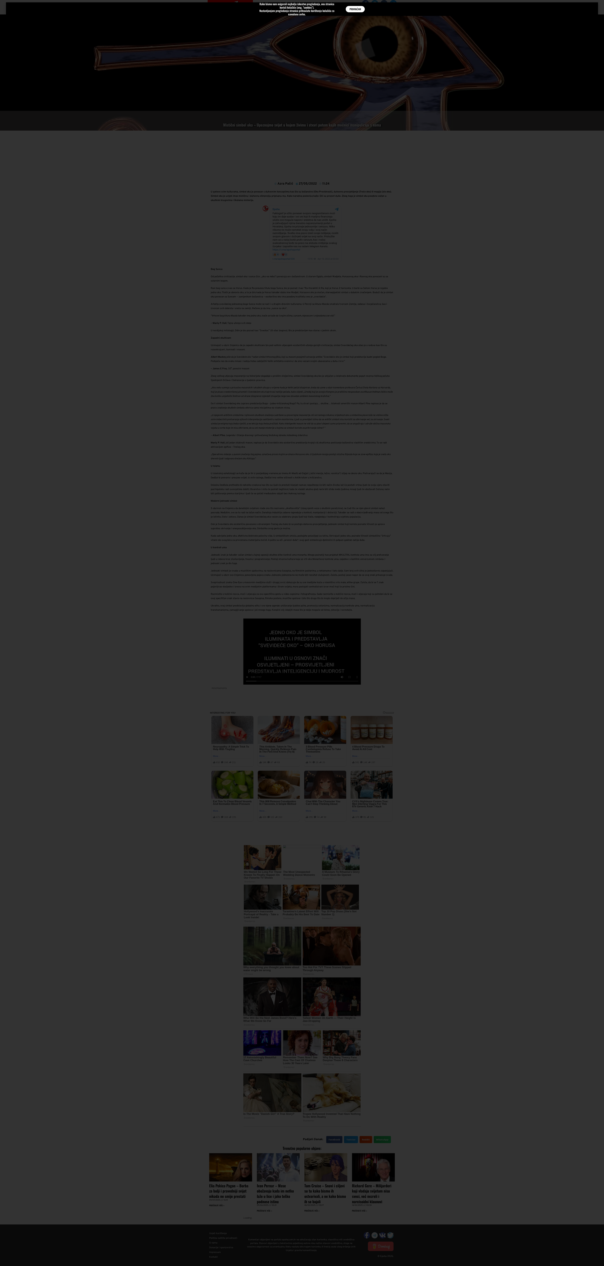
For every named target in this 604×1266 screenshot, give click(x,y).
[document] (302, 633)
